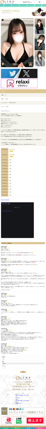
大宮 (16, 397)
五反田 (27, 395)
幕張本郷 (27, 400)
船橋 (18, 400)
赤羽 (25, 395)
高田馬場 (21, 395)
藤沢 (20, 403)
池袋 (16, 395)
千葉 (24, 400)
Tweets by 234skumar (5, 199)
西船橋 (21, 400)
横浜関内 (17, 403)
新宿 (18, 395)
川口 (18, 397)
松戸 (16, 400)
